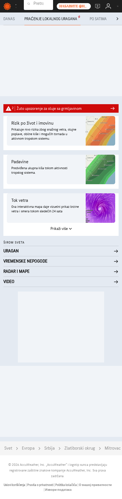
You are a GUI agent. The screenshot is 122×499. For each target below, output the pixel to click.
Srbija (49, 448)
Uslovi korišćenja (15, 485)
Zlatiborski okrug (79, 448)
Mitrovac (113, 448)
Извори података (58, 490)
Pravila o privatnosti (40, 485)
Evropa (28, 448)
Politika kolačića (66, 485)
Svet (8, 448)
